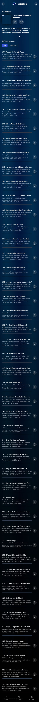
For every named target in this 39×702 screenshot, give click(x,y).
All (5, 45)
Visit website (9, 41)
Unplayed (13, 45)
